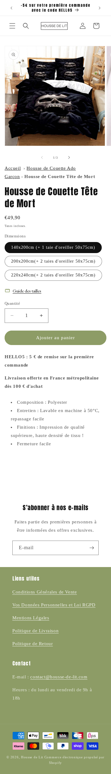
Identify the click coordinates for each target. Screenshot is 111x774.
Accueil (13, 168)
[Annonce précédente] (11, 8)
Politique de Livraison (35, 630)
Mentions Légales (30, 617)
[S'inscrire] (91, 548)
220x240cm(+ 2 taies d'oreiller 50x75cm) (53, 275)
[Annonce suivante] (99, 8)
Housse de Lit (32, 757)
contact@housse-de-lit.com (58, 676)
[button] (12, 26)
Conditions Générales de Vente (44, 591)
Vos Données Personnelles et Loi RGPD (54, 604)
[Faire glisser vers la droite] (69, 157)
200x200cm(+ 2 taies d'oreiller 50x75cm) (53, 261)
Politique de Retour (32, 643)
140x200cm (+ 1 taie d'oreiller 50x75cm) (53, 247)
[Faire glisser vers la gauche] (42, 157)
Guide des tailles (27, 291)
